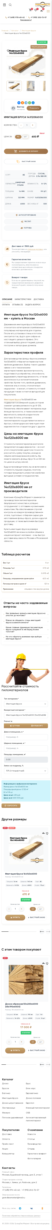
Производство (34, 1144)
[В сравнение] (13, 51)
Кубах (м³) (38, 726)
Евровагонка (32, 1093)
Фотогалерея (34, 1159)
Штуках (16, 726)
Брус (28, 1084)
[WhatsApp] (29, 102)
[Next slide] (41, 931)
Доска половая (33, 1098)
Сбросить (12, 806)
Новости (32, 1134)
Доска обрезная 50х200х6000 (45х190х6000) (21, 1005)
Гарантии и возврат (37, 1154)
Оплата (6, 1139)
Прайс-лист (8, 1144)
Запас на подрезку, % (13, 766)
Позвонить (34, 108)
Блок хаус (30, 1089)
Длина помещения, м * (14, 732)
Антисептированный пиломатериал (36, 1119)
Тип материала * (11, 699)
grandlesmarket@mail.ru (13, 1198)
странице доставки (35, 249)
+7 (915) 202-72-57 (39, 17)
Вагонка (6, 1093)
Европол (30, 1103)
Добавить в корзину (28, 151)
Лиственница (8, 1108)
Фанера (6, 1113)
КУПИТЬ (16, 917)
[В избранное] (8, 50)
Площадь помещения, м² (15, 754)
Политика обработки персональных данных (21, 1216)
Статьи (31, 1139)
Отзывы (31, 1149)
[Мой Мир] (33, 102)
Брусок (5, 1089)
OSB (28, 1113)
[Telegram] (26, 102)
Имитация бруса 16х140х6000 (21, 874)
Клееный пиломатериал (38, 1108)
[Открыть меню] (48, 11)
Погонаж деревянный (12, 1118)
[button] (36, 11)
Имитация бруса (12, 400)
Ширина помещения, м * (14, 743)
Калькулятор (8, 1154)
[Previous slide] (47, 931)
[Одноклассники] (22, 102)
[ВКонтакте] (18, 102)
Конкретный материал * (14, 710)
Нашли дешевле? (39, 47)
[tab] (8, 299)
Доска (5, 1084)
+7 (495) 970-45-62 (16, 17)
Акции (5, 1149)
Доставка (7, 1134)
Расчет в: (8, 721)
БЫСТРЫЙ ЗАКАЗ (37, 917)
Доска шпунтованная (12, 1103)
